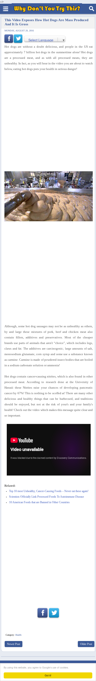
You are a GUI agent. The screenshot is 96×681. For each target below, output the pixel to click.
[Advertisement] (48, 121)
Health (18, 635)
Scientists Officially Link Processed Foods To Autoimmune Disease (46, 496)
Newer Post (13, 644)
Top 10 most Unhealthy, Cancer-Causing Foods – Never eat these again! (49, 491)
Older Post (86, 644)
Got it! (48, 675)
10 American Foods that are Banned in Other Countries (39, 502)
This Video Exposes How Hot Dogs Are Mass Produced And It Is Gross (46, 22)
